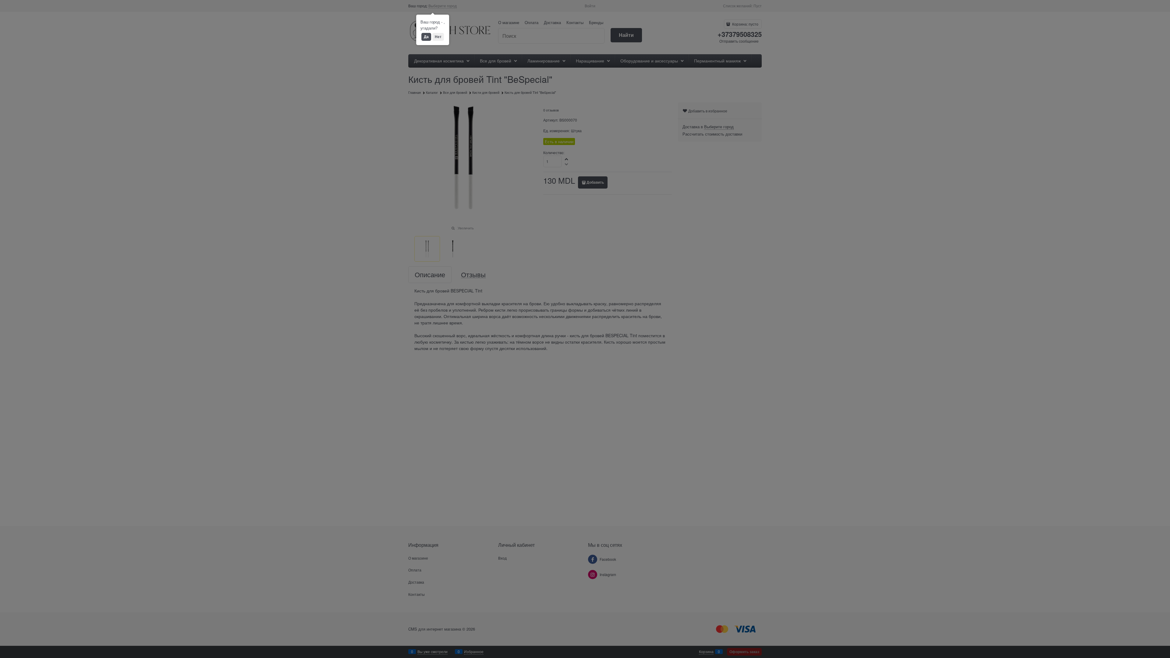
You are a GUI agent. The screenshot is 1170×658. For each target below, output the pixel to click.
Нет (438, 36)
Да (426, 36)
